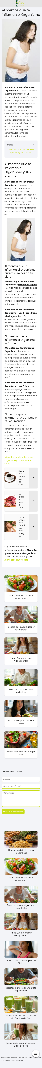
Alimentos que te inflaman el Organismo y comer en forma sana (19, 460)
